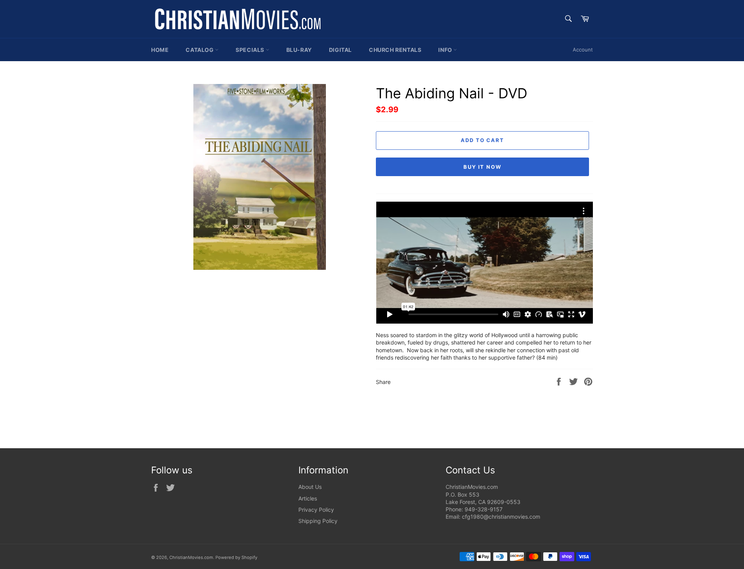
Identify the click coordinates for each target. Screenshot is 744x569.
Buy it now (482, 167)
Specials (250, 49)
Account (583, 49)
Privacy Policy (316, 509)
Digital (340, 49)
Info (445, 49)
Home (160, 49)
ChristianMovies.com (191, 557)
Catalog (200, 49)
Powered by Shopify (236, 557)
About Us (310, 486)
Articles (307, 498)
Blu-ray (299, 49)
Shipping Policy (318, 521)
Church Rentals (395, 49)
